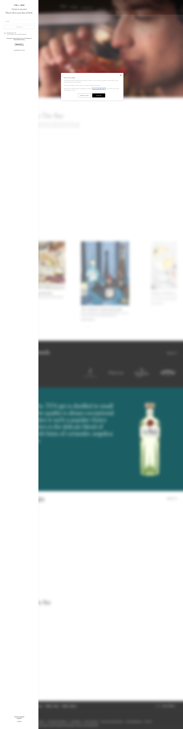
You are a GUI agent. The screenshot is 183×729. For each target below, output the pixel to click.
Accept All (98, 95)
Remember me (11, 33)
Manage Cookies (84, 95)
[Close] (121, 75)
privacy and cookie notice (99, 88)
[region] (92, 86)
